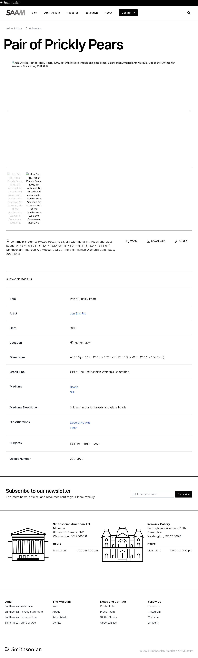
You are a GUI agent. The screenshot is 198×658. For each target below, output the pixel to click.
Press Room (107, 611)
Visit (55, 606)
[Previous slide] (8, 111)
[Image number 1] (34, 198)
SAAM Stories (108, 617)
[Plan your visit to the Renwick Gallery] (122, 550)
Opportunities (108, 622)
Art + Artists (14, 28)
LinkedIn (153, 622)
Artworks (35, 28)
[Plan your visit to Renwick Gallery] (180, 536)
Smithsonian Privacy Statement (24, 611)
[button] (8, 241)
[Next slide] (190, 111)
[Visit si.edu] (23, 649)
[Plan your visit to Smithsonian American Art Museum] (86, 536)
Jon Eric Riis (78, 313)
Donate (56, 622)
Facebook (154, 606)
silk (72, 392)
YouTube (153, 617)
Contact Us (107, 606)
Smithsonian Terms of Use (21, 617)
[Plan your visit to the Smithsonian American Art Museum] (28, 550)
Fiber (73, 428)
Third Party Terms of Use (20, 622)
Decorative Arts (80, 422)
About (56, 611)
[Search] (189, 12)
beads (74, 387)
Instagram (154, 611)
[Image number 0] (15, 198)
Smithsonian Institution (19, 606)
